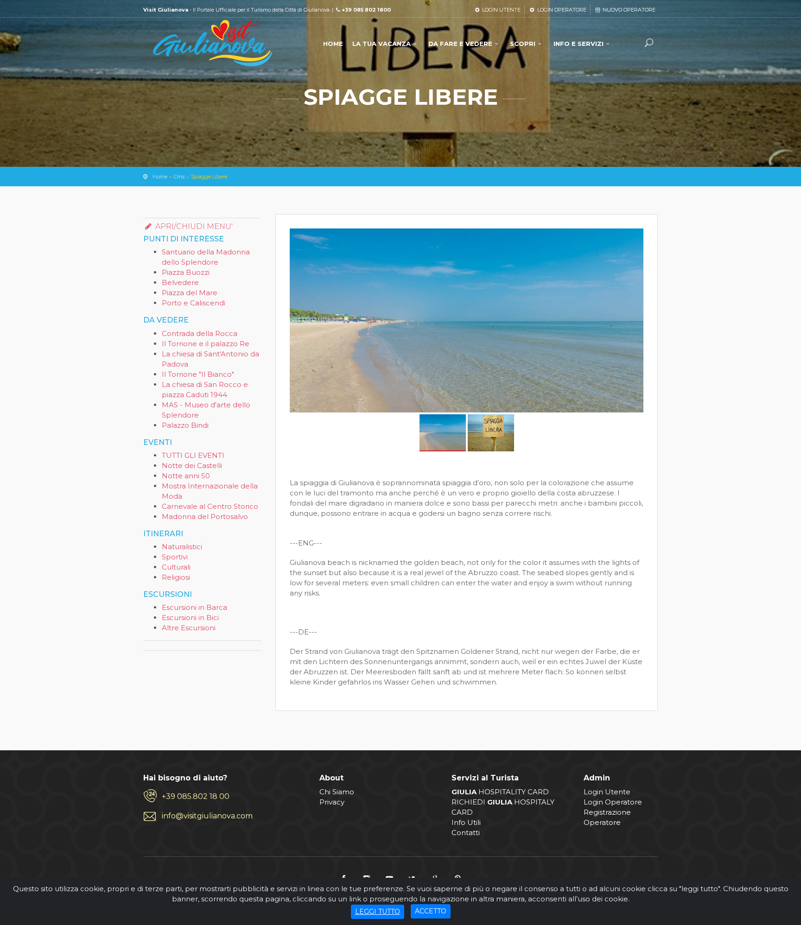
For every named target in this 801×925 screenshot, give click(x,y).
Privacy (331, 802)
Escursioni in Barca (194, 607)
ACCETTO (430, 911)
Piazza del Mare (189, 292)
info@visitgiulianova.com (207, 815)
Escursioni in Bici (190, 617)
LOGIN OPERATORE (561, 9)
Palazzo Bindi (185, 425)
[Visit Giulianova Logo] (212, 43)
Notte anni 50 (186, 475)
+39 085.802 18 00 (195, 796)
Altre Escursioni (189, 627)
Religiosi (176, 577)
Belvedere (180, 282)
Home (160, 176)
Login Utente (607, 791)
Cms (179, 176)
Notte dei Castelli (192, 465)
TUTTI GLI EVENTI (193, 455)
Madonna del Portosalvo (205, 516)
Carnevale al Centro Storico (210, 506)
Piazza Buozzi (186, 272)
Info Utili (466, 822)
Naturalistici (182, 546)
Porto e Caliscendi (193, 302)
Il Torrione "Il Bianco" (198, 374)
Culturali (176, 567)
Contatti (465, 832)
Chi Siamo (336, 791)
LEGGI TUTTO (377, 911)
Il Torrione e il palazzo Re (205, 343)
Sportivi (175, 556)
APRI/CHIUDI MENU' (193, 226)
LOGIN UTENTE (501, 9)
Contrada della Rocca (199, 333)
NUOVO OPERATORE (628, 9)
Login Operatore (613, 802)
